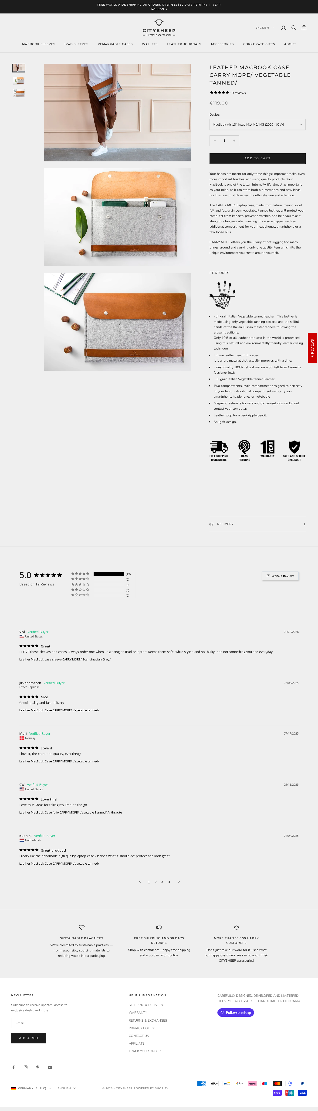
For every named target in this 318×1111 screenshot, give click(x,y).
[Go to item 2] (18, 80)
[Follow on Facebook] (13, 1067)
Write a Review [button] (283, 576)
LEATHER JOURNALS (184, 44)
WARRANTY (138, 1012)
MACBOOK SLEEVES (38, 44)
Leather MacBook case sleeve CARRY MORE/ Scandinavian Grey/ (65, 659)
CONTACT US (139, 1036)
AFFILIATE (136, 1043)
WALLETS (150, 44)
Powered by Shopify (151, 1088)
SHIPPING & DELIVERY (146, 1005)
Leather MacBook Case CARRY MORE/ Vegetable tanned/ (59, 710)
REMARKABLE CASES (115, 44)
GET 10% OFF (283, 1078)
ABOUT (290, 44)
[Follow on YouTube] (49, 1067)
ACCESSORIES (222, 44)
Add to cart (257, 158)
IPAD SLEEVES (76, 44)
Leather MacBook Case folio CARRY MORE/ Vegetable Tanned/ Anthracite (70, 812)
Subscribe (29, 1038)
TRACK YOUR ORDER (145, 1051)
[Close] (309, 1006)
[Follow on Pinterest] (37, 1067)
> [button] (179, 881)
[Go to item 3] (18, 93)
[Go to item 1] (18, 68)
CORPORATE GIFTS (259, 44)
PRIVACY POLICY (142, 1028)
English (262, 27)
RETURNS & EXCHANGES (148, 1020)
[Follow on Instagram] (25, 1067)
